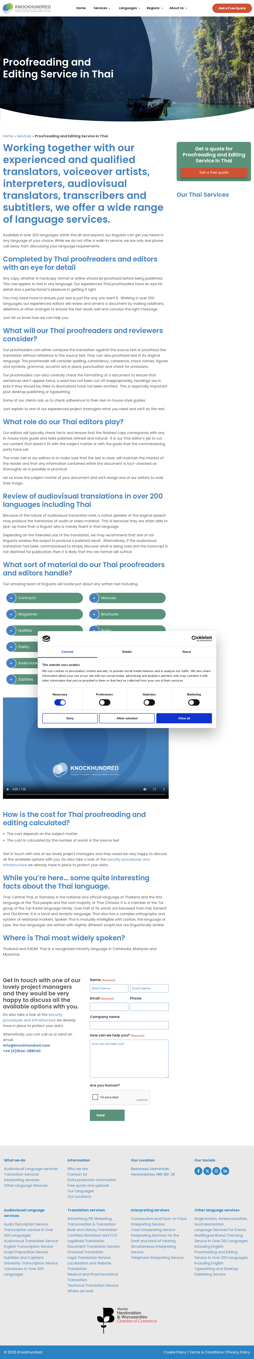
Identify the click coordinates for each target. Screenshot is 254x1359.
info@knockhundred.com (26, 1045)
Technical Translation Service (92, 1285)
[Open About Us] (187, 8)
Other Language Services (26, 1185)
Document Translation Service (93, 1246)
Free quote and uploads (88, 1185)
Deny (70, 718)
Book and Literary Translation (92, 1229)
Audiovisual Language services (31, 1168)
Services (24, 136)
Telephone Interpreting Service (157, 1257)
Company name (105, 1016)
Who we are (77, 1168)
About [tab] (186, 651)
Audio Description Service (26, 1224)
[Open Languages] (140, 8)
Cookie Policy (175, 1352)
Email (102, 998)
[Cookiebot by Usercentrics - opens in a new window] (194, 639)
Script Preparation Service (26, 1252)
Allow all (184, 718)
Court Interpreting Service (153, 1229)
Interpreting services (21, 1180)
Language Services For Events (220, 1229)
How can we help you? (117, 1035)
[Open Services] (110, 8)
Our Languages (80, 1191)
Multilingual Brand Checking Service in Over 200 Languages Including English (221, 1241)
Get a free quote (213, 172)
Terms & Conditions (206, 1352)
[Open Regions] (163, 8)
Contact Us (77, 1174)
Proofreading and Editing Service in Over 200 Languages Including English (221, 1258)
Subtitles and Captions (24, 1257)
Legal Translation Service (89, 1257)
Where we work (80, 1291)
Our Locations (79, 1196)
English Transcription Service (28, 1246)
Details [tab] (127, 651)
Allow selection (127, 718)
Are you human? (105, 1085)
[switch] (104, 702)
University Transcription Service (31, 1263)
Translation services (21, 1174)
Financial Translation (85, 1252)
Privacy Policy (238, 1352)
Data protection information (91, 1180)
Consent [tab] (67, 651)
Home (8, 136)
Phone (135, 998)
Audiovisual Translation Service (31, 1241)
